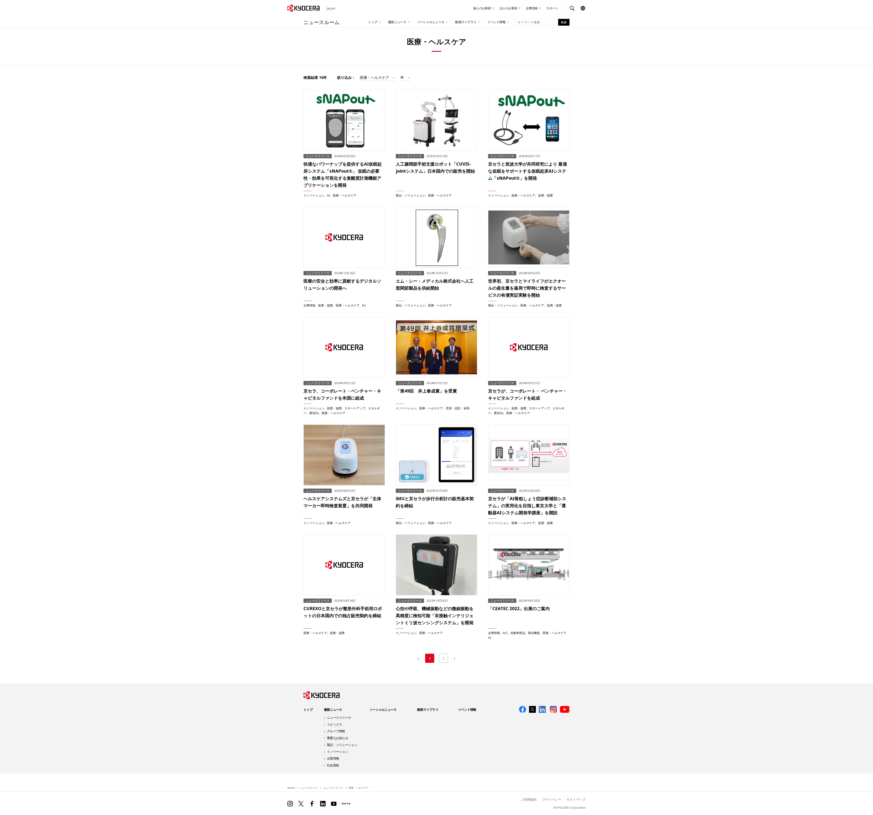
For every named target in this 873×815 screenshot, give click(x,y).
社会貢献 (333, 765)
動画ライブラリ (465, 22)
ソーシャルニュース (430, 22)
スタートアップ (355, 408)
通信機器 (534, 633)
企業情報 (532, 8)
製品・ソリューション (410, 195)
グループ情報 (336, 731)
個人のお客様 (482, 8)
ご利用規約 (529, 799)
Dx (364, 305)
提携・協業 (545, 195)
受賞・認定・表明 (457, 408)
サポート (552, 8)
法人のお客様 (508, 8)
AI (328, 195)
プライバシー (551, 799)
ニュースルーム (322, 22)
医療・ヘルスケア (344, 195)
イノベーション (314, 195)
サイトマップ (576, 799)
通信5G (314, 413)
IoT (505, 633)
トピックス (334, 724)
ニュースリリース (339, 717)
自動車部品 (517, 633)
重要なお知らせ (337, 738)
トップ (372, 22)
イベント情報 (496, 22)
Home (291, 787)
